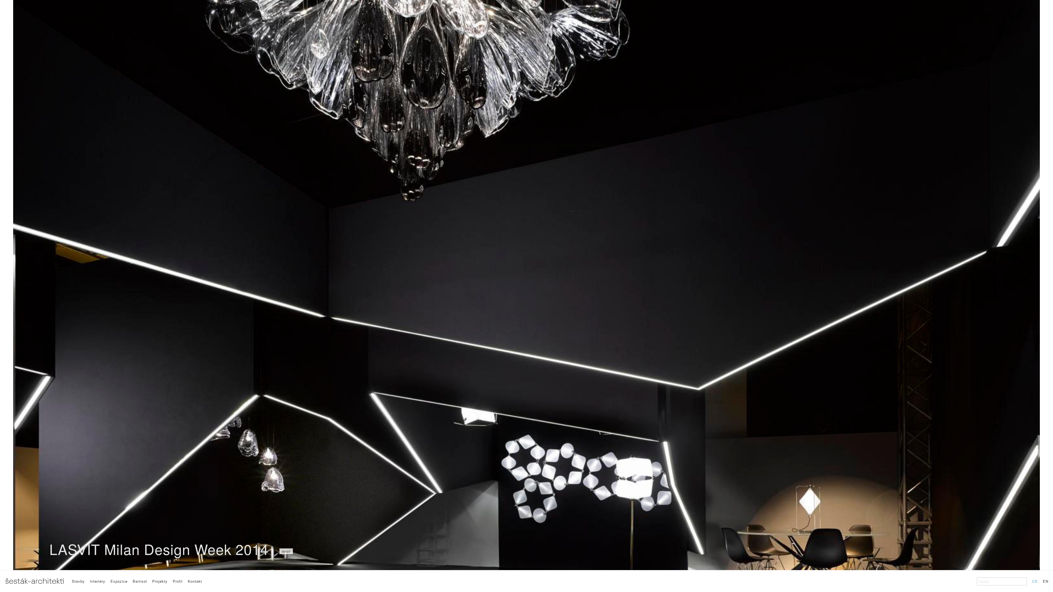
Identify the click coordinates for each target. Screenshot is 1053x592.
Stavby (78, 581)
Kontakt (195, 581)
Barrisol (140, 581)
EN (1045, 581)
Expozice (119, 581)
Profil (178, 581)
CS (1035, 581)
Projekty (160, 581)
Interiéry (97, 581)
